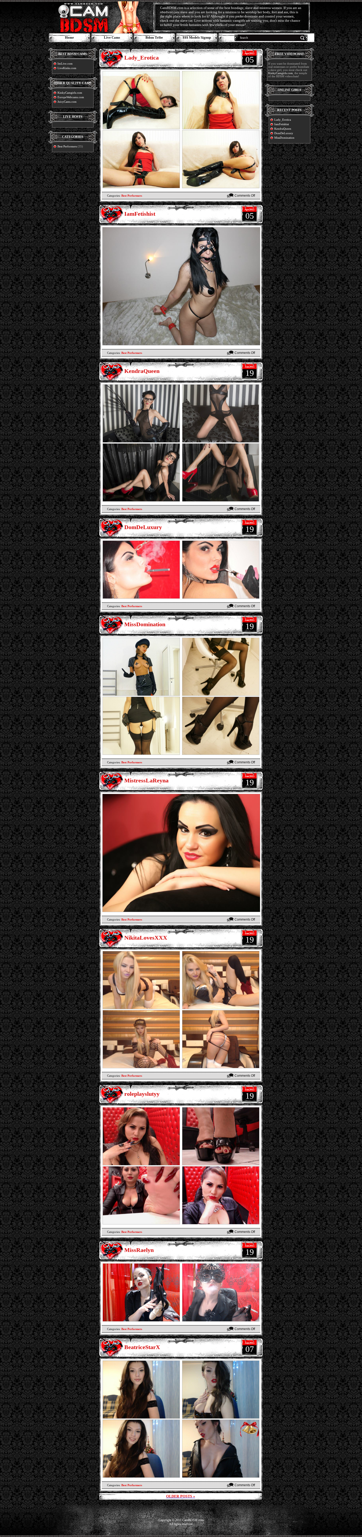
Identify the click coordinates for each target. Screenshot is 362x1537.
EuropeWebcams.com (71, 97)
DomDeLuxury (143, 527)
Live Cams (112, 37)
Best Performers (67, 146)
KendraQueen (142, 371)
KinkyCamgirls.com (70, 92)
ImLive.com (65, 63)
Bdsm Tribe (154, 37)
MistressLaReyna (146, 780)
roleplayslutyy (142, 1093)
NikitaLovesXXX (145, 937)
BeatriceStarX (142, 1347)
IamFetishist (139, 213)
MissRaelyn (139, 1250)
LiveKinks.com (67, 68)
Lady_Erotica (141, 57)
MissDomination (144, 624)
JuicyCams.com (67, 101)
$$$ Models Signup (197, 37)
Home (69, 37)
